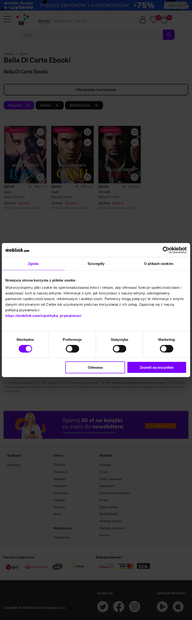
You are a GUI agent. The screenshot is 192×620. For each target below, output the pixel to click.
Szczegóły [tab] (96, 263)
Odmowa (95, 367)
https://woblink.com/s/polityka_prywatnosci (43, 316)
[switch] (72, 348)
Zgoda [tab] (33, 263)
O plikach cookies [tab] (159, 263)
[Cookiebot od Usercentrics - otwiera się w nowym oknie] (166, 249)
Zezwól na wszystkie (157, 367)
